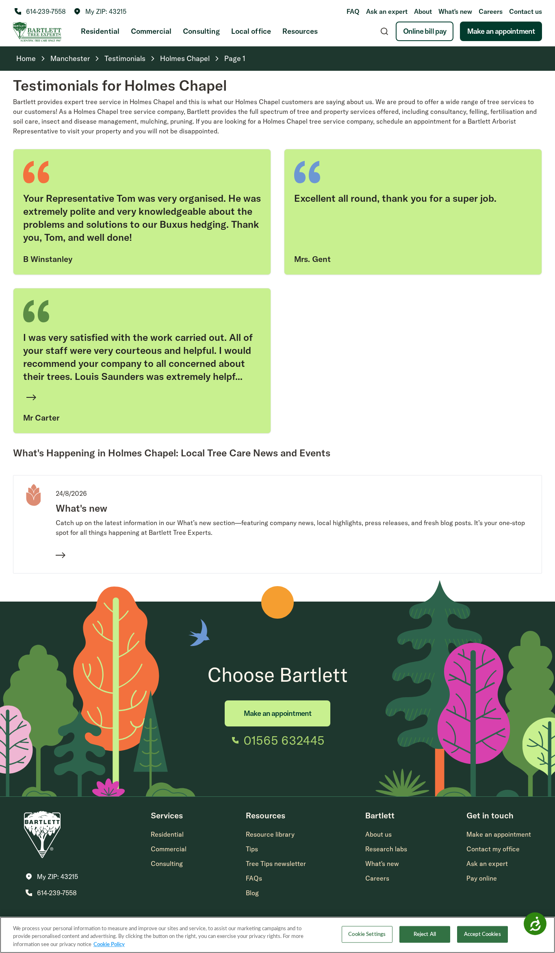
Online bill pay (425, 31)
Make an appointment (501, 31)
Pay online (481, 878)
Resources (300, 31)
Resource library (270, 834)
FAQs (254, 878)
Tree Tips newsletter (276, 863)
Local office (251, 31)
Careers (491, 11)
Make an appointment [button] (498, 834)
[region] (277, 935)
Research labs (386, 849)
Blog (252, 893)
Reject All (425, 934)
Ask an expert (387, 11)
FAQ (353, 11)
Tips (252, 849)
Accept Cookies (482, 934)
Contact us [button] (525, 11)
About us (378, 834)
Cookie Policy (109, 944)
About (423, 11)
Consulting (201, 31)
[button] (100, 11)
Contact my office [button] (493, 849)
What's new (455, 11)
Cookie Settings (367, 934)
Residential (100, 31)
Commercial (151, 31)
